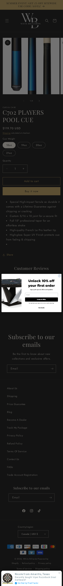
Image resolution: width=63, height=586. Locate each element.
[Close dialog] (59, 276)
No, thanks (41, 308)
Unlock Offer (41, 299)
